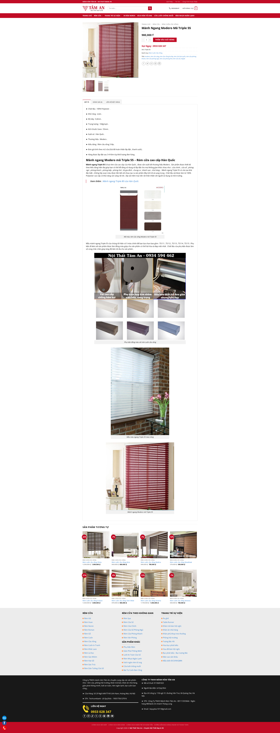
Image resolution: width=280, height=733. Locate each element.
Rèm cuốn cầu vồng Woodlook (181, 562)
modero (147, 56)
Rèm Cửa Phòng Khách (133, 633)
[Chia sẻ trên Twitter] (147, 63)
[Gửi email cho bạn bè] (151, 63)
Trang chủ (146, 24)
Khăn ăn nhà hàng (170, 630)
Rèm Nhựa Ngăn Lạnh (184, 16)
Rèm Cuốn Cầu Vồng (170, 24)
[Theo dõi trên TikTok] (92, 716)
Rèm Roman (89, 630)
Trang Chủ (87, 16)
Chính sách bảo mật (99, 725)
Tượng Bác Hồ (169, 641)
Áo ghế (166, 618)
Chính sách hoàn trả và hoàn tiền (139, 725)
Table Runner (168, 622)
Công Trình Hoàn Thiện (189, 2)
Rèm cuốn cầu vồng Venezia (180, 601)
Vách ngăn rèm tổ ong (133, 662)
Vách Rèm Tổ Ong (144, 16)
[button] (190, 8)
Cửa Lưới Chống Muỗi (163, 16)
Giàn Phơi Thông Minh (133, 651)
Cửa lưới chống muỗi (132, 666)
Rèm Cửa (97, 16)
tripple (183, 59)
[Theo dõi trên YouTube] (112, 716)
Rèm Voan (88, 622)
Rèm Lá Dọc (89, 653)
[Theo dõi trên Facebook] (84, 716)
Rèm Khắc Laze (90, 649)
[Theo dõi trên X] (96, 716)
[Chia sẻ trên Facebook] (143, 63)
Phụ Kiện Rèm (129, 647)
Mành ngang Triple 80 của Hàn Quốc (120, 181)
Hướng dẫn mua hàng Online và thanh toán (171, 725)
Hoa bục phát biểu (170, 645)
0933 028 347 (101, 711)
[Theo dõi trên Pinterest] (104, 716)
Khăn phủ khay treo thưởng (174, 633)
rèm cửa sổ (176, 59)
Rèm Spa (127, 618)
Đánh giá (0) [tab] (97, 102)
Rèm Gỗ (87, 633)
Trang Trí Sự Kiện (112, 16)
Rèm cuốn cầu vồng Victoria (151, 601)
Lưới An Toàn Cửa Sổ (132, 655)
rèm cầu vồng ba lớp (166, 56)
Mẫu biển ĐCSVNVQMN (172, 661)
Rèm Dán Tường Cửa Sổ (94, 668)
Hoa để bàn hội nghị (171, 649)
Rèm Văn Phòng (130, 637)
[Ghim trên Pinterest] (155, 63)
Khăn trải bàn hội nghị (172, 626)
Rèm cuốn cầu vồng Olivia (92, 562)
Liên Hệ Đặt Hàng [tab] (113, 102)
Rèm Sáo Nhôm (90, 657)
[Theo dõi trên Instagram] (88, 716)
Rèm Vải (87, 618)
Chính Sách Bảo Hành (116, 725)
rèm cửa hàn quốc (180, 56)
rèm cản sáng (155, 56)
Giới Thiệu (169, 2)
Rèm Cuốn (88, 637)
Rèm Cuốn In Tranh (92, 645)
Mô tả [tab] (86, 102)
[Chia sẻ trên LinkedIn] (159, 63)
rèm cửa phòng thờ (166, 59)
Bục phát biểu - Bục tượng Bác (175, 653)
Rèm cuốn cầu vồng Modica (151, 562)
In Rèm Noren (129, 16)
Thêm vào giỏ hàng (165, 39)
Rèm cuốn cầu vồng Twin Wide (123, 601)
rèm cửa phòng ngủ (152, 59)
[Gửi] (150, 8)
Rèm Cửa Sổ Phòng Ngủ (133, 630)
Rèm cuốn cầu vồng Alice (121, 562)
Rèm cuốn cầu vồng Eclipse (92, 601)
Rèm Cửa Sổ (129, 622)
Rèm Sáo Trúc (90, 664)
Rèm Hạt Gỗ (89, 661)
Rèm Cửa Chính (130, 626)
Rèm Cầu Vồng (90, 641)
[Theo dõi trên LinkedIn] (108, 716)
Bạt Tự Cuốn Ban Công (133, 670)
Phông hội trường (170, 637)
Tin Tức (177, 2)
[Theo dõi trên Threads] (100, 716)
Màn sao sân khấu (170, 657)
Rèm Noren (89, 626)
